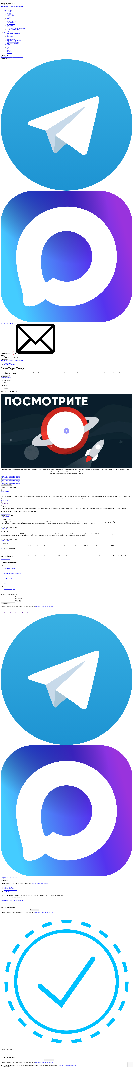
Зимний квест (10, 36)
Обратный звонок (5, 58)
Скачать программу (6, 377)
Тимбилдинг (7, 885)
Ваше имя (17, 597)
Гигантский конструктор (10, 890)
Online (8, 18)
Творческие (10, 14)
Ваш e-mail (18, 600)
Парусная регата (11, 24)
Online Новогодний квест (13, 43)
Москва (3, 6)
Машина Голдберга (9, 888)
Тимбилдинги (7, 10)
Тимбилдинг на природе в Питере (16, 28)
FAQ (8, 47)
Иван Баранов (4, 503)
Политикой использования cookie (67, 1065)
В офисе (9, 17)
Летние (6, 19)
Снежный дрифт (11, 39)
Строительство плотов (13, 29)
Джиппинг (9, 26)
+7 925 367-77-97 (12, 323)
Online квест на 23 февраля (14, 40)
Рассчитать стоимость (6, 484)
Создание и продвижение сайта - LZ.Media (12, 900)
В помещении (10, 15)
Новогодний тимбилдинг (13, 33)
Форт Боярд (10, 25)
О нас (5, 46)
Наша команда (10, 51)
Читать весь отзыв (5, 500)
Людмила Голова (5, 540)
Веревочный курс (11, 21)
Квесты (9, 11)
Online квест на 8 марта (13, 42)
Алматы (16, 6)
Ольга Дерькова (5, 549)
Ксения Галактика (5, 491)
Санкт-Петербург (9, 6)
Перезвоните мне (34, 909)
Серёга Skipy (4, 528)
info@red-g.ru (4, 323)
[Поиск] (12, 353)
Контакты (9, 53)
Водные (9, 13)
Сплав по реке (10, 22)
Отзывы (9, 48)
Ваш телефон (18, 598)
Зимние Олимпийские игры (14, 37)
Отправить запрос (49, 1060)
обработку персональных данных (44, 606)
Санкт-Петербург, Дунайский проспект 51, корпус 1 (14, 612)
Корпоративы (7, 44)
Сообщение (18, 601)
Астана (21, 6)
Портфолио (10, 50)
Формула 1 (9, 31)
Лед (8, 35)
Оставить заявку (5, 376)
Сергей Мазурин (5, 516)
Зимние (6, 32)
